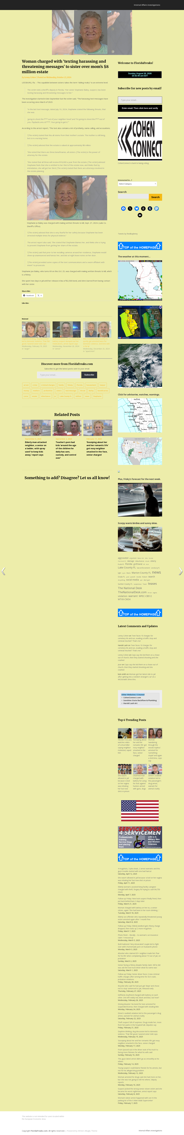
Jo (55, 396)
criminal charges (48, 385)
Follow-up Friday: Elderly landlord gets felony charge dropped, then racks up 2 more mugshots (139, 927)
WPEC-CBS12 (145, 596)
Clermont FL (122, 561)
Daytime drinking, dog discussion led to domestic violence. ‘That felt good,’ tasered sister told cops (138, 1032)
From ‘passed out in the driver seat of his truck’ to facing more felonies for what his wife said (138, 1050)
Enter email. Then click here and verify (140, 108)
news (87, 396)
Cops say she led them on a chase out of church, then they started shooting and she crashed (138, 657)
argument (132, 558)
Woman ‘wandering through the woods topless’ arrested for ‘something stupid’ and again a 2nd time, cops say (155, 750)
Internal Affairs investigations (147, 5)
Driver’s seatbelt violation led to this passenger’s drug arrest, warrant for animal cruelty (154, 782)
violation (122, 596)
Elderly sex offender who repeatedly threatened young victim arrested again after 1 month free (140, 918)
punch (132, 577)
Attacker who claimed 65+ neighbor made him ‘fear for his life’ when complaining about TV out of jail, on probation (139, 956)
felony (70, 385)
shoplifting (121, 580)
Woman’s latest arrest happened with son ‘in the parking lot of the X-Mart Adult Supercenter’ (137, 1099)
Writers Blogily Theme (87, 1131)
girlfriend (137, 564)
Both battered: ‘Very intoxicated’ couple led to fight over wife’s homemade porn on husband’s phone (138, 945)
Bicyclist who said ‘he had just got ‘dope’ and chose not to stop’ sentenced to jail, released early (138, 987)
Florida (79, 385)
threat (82, 390)
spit (141, 580)
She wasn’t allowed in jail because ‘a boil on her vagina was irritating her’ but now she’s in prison (124, 783)
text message (71, 390)
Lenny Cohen (30, 77)
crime (35, 385)
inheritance (45, 396)
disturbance (139, 561)
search (151, 576)
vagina (155, 593)
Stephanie (97, 396)
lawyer (102, 385)
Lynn (123, 573)
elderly (153, 561)
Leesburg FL (155, 568)
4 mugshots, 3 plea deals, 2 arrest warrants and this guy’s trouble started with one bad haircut (139, 869)
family (61, 385)
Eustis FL (121, 564)
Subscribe (89, 375)
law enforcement (143, 568)
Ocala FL (121, 577)
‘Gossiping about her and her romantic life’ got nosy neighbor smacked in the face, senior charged (97, 448)
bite (146, 558)
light (119, 573)
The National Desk (130, 588)
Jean (119, 664)
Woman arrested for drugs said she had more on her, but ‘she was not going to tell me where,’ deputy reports (139, 1079)
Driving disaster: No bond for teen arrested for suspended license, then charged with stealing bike (138, 1005)
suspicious (138, 584)
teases (152, 584)
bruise (151, 558)
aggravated (123, 558)
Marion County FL (141, 572)
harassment (91, 385)
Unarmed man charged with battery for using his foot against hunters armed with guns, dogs (139, 782)
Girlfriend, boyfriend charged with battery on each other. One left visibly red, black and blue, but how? (138, 996)
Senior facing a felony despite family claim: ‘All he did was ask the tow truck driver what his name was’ (139, 966)
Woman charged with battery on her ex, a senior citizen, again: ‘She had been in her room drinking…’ (138, 908)
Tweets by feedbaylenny (128, 234)
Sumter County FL (125, 584)
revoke (138, 577)
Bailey (91, 390)
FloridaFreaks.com (39, 1131)
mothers (36, 390)
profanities (48, 390)
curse (26, 396)
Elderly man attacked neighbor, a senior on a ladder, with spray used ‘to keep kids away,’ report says (36, 448)
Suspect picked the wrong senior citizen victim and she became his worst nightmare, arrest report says (140, 1090)
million (78, 396)
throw (150, 593)
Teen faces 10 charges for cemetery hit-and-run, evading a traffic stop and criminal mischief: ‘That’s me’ (137, 638)
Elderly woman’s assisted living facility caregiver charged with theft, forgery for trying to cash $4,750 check (139, 889)
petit (127, 577)
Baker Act (141, 558)
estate (34, 396)
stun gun (147, 580)
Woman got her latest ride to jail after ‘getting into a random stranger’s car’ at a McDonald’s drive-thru (136, 677)
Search (122, 192)
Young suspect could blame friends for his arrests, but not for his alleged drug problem (140, 1069)
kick (147, 564)
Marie (129, 573)
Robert (144, 577)
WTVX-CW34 (124, 599)
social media (132, 579)
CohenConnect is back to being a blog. (133, 163)
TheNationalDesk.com (132, 592)
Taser (145, 584)
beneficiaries (103, 390)
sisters (59, 390)
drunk (147, 561)
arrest (26, 385)
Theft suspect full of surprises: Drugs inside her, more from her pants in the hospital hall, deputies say (139, 1023)
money (26, 390)
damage (130, 561)
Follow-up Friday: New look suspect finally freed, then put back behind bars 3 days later (139, 899)
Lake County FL (66, 396)
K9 (144, 564)
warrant (133, 596)
